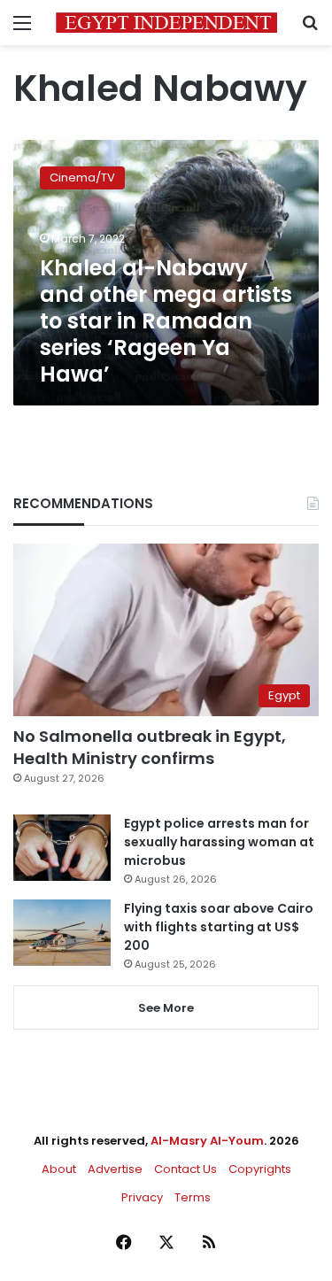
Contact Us (185, 1169)
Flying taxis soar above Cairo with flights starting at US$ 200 (218, 926)
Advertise (115, 1169)
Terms (192, 1197)
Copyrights (259, 1169)
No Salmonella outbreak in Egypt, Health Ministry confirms (149, 747)
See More (166, 1007)
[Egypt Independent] (166, 22)
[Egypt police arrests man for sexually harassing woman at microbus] (62, 847)
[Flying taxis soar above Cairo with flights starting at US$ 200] (62, 932)
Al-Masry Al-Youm (207, 1140)
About (59, 1169)
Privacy (142, 1197)
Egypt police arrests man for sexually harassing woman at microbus (219, 841)
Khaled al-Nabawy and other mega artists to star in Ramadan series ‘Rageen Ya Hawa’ (166, 321)
